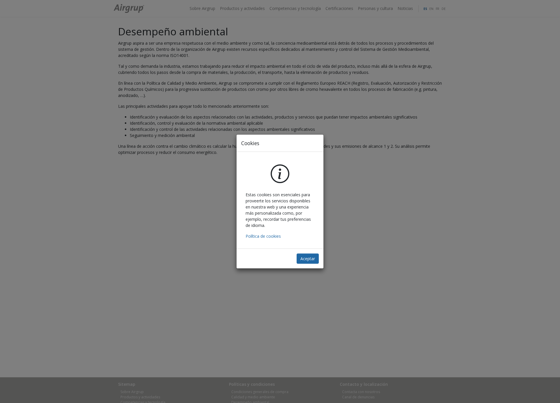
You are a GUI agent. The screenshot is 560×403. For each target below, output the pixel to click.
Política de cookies (263, 236)
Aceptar (307, 258)
